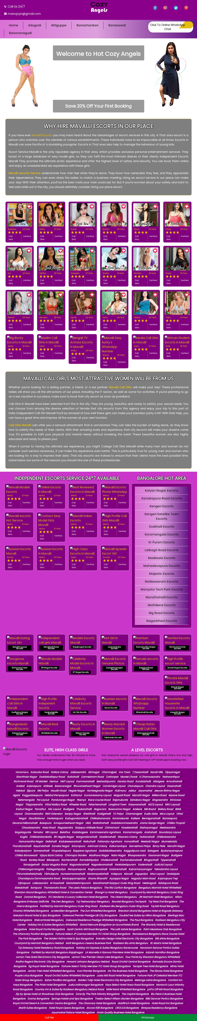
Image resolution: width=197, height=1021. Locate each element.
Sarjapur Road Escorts (146, 668)
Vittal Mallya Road (56, 804)
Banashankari (87, 25)
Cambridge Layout (114, 786)
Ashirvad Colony (97, 846)
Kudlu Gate (151, 814)
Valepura (116, 874)
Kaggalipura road (134, 850)
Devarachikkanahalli (24, 823)
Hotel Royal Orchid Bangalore (47, 929)
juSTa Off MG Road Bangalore (165, 989)
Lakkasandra (40, 883)
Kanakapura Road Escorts (161, 498)
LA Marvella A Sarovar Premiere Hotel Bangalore (114, 952)
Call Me (49, 1017)
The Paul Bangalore (141, 920)
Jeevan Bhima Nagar (167, 790)
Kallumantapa (118, 846)
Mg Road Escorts (162, 613)
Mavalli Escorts (42, 135)
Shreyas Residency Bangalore (159, 1008)
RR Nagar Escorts (49, 667)
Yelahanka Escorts (113, 737)
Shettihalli (89, 814)
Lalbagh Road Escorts (162, 550)
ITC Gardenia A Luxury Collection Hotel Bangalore (78, 897)
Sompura (36, 887)
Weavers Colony (127, 837)
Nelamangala (26, 800)
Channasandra (33, 814)
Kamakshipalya (88, 860)
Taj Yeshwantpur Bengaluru (93, 901)
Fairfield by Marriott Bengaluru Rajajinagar (57, 952)
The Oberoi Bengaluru (123, 897)
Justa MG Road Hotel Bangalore (116, 975)
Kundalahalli (143, 781)
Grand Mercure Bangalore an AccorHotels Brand (109, 924)
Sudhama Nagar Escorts (20, 713)
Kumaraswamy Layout (97, 795)
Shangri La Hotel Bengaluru (111, 892)
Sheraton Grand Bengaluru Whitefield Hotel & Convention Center (53, 892)
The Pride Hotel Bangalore (50, 984)
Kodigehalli (104, 814)
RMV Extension (53, 814)
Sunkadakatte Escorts (51, 713)
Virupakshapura (61, 850)
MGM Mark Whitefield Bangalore (125, 989)
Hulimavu (120, 790)
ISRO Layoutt (172, 804)
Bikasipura (52, 860)
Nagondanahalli (79, 864)
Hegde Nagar (76, 790)
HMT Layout (67, 781)
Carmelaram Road (92, 777)
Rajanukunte (120, 800)
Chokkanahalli (109, 860)
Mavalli (128, 874)
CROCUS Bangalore (127, 1008)
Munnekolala (169, 841)
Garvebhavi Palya (140, 846)
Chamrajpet (109, 772)
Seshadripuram (105, 781)
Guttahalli (73, 777)
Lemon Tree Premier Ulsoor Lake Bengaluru (97, 957)
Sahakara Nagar (140, 800)
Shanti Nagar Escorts (177, 667)
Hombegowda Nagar (100, 790)
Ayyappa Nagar (119, 878)
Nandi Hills (156, 772)
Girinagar (94, 772)
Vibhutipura (51, 874)
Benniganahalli (151, 818)
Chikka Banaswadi (26, 855)
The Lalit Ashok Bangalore (125, 929)
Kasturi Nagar (24, 809)
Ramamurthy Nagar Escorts (145, 648)
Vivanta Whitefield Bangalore (31, 911)
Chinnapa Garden (76, 855)
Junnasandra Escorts (114, 648)
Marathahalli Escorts (162, 597)
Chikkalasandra (166, 837)
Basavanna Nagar (119, 809)
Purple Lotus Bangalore (29, 975)
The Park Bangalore (30, 938)
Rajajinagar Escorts (82, 647)
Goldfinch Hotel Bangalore (134, 1003)
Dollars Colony (59, 772)
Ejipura (31, 790)
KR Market (41, 781)
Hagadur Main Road (143, 878)
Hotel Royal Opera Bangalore (66, 1008)
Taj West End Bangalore (162, 901)
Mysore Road (176, 795)
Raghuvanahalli (97, 869)
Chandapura (135, 786)
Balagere (153, 850)
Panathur (40, 809)
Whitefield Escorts (49, 733)
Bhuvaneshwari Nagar (87, 786)
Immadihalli (131, 841)
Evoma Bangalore (38, 998)
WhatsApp (147, 1017)
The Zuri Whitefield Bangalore (98, 911)
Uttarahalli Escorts (144, 712)
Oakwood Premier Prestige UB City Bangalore (89, 915)
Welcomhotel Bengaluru (49, 920)
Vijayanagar (172, 772)
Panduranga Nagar (63, 800)
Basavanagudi (20, 33)
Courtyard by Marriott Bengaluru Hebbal (39, 943)
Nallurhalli (89, 841)
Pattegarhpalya (56, 869)
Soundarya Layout (170, 832)
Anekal (20, 786)
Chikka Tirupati (176, 823)
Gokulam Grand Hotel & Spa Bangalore (36, 915)
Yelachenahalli (97, 804)
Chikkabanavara (100, 818)
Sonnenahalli (41, 850)
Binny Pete (159, 846)
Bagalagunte (23, 832)
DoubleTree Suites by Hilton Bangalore (142, 915)
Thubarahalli (84, 809)
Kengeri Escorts (162, 506)
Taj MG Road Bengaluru (165, 906)
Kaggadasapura (32, 795)
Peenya (81, 800)
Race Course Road (99, 800)
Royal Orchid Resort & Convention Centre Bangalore (44, 1003)
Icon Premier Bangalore (91, 971)
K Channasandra (149, 777)
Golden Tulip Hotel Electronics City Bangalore (105, 980)
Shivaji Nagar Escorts (177, 688)
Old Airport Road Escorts (51, 648)
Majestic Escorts (161, 574)
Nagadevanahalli (102, 864)
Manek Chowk (128, 777)
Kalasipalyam (22, 850)
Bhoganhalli (151, 860)
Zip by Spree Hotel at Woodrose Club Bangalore (45, 994)
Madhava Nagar (99, 855)
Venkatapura (55, 818)
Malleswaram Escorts (161, 581)
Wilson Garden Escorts (83, 734)
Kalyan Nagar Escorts (161, 490)
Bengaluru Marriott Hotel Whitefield (159, 887)
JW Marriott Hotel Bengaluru (156, 897)
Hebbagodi (149, 883)
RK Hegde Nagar (64, 837)
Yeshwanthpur (171, 777)
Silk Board (150, 809)
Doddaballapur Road (52, 777)
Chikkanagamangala (31, 869)
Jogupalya (141, 874)
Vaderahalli (145, 864)
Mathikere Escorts (162, 605)
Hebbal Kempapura (56, 795)
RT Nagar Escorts (81, 672)
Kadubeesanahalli (70, 841)
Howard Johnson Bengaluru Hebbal (88, 961)
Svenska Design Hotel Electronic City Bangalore (124, 938)
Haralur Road (125, 781)
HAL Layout (54, 809)
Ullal (88, 823)
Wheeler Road (77, 804)
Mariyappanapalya (74, 878)
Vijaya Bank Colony (51, 855)
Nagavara (100, 809)
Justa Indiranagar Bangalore (85, 984)
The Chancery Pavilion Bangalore (33, 934)
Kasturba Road (39, 772)
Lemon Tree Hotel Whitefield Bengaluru (51, 971)
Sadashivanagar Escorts (114, 668)
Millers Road (159, 795)
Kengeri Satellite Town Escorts (162, 516)
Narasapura (169, 818)
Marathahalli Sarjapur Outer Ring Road (116, 883)
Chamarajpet (133, 814)
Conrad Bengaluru (35, 897)
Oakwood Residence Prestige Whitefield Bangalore (96, 920)
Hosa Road (48, 827)
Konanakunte (120, 818)
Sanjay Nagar (72, 814)
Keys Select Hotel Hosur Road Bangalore (129, 984)
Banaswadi (117, 25)
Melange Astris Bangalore (150, 980)
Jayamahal (145, 790)
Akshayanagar (149, 827)
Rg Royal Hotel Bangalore (43, 966)
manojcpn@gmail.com (24, 14)
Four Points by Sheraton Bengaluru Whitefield (152, 957)
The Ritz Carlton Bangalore (120, 887)
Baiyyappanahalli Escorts (145, 734)
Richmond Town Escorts (19, 668)
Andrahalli (150, 832)
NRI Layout (51, 832)
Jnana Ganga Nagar (152, 823)
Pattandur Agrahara (109, 841)
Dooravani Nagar (158, 855)
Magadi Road (121, 795)
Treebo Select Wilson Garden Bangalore (119, 998)
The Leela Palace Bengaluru (85, 887)
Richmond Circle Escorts (177, 648)
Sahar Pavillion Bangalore (60, 980)
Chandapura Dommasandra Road (39, 878)
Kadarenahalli (118, 869)
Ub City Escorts (80, 712)
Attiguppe (58, 25)
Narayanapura (77, 869)
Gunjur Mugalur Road (54, 864)
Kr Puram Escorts (162, 542)
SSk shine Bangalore (167, 938)
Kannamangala (132, 832)
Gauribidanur (36, 818)
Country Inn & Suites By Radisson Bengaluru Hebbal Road (69, 989)
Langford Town (117, 804)
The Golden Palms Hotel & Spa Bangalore (69, 938)
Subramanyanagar (140, 869)
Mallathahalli (101, 823)
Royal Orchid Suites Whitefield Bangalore (70, 975)
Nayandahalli (41, 846)
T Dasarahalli (140, 772)
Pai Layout (43, 800)
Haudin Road (58, 790)
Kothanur (76, 795)
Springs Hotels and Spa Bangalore (72, 998)
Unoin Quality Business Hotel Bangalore (120, 1012)
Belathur (65, 832)
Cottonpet (112, 777)
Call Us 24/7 (16, 6)
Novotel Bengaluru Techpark (129, 901)
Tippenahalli (168, 860)
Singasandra (160, 800)
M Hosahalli (57, 883)
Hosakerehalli (129, 827)
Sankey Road (36, 860)
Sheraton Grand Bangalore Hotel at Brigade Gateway (150, 911)
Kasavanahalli (137, 804)
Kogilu (24, 837)
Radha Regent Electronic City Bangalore (40, 961)
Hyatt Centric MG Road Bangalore (87, 929)
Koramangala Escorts (162, 534)
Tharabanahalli (21, 846)
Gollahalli (51, 841)
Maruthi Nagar (141, 795)
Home (13, 25)
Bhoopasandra (137, 855)
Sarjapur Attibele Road (89, 827)
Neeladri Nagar (150, 841)
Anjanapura (33, 786)
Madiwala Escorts (161, 558)
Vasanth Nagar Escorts (177, 713)
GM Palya (42, 790)
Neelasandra (167, 827)
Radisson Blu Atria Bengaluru (130, 943)
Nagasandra (65, 827)
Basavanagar (63, 786)
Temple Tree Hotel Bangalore (150, 966)
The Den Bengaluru (62, 901)
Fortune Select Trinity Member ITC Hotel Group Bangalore (96, 966)
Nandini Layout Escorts (20, 648)
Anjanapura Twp (167, 878)
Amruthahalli (174, 781)
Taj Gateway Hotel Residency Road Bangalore (46, 948)
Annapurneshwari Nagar (68, 823)
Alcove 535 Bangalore (99, 1008)
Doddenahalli (107, 837)
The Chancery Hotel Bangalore (97, 1003)
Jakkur (132, 790)
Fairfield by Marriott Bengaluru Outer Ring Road (68, 906)
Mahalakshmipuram (78, 883)
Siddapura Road (168, 883)
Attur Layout (157, 874)
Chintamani (112, 827)
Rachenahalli (69, 860)
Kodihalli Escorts (161, 526)
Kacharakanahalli (131, 860)
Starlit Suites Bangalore (32, 1008)
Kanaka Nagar (60, 846)
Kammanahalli (85, 781)
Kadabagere (80, 832)
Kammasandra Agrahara (105, 832)
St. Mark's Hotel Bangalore (165, 943)
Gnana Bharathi (97, 878)
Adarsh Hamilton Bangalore (162, 952)
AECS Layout (155, 804)
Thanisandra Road (55, 887)
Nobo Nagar (118, 855)
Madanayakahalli (98, 874)
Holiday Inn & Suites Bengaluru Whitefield (53, 924)
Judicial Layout (163, 864)
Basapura (45, 823)
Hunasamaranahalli (72, 874)
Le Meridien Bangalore (64, 911)
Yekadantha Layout (166, 869)
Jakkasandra (78, 772)
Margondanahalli (86, 837)
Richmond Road (23, 781)
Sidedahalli (21, 887)
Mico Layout (167, 814)
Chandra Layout (155, 786)
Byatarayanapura (172, 850)
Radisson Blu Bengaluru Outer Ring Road (124, 906)
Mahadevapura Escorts (161, 566)
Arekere (137, 809)
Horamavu (22, 772)
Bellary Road (165, 809)
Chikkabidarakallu (41, 837)
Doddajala (173, 874)
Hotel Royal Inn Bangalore (167, 1003)
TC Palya (118, 814)
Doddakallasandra (110, 850)
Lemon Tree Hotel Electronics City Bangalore (43, 957)
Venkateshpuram (125, 864)
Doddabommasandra (124, 823)
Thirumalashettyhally (29, 874)
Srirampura (78, 846)
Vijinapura (24, 883)
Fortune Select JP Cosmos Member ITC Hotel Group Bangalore (92, 934)
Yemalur (38, 832)
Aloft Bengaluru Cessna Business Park (88, 943)
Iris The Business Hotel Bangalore (127, 971)
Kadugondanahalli (76, 818)
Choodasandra (31, 827)
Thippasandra (34, 804)
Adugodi (34, 25)
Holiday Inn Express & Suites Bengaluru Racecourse (107, 948)
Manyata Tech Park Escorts (162, 589)
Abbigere (158, 781)
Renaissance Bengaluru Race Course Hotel (158, 934)
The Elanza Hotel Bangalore (166, 971)
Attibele (48, 786)
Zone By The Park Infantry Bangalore (97, 994)
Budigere (68, 809)
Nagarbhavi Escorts (161, 621)
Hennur (53, 781)
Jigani (16, 795)
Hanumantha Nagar (31, 841)
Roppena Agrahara (85, 850)
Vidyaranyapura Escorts (20, 734)
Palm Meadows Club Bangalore (162, 929)
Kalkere (135, 818)
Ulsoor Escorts (110, 707)
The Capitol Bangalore (135, 994)
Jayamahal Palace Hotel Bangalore (73, 1012)
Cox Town (124, 772)
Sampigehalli (31, 864)
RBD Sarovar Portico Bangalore (164, 998)
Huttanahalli (147, 837)
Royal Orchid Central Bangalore (131, 961)
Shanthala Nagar (26, 777)
